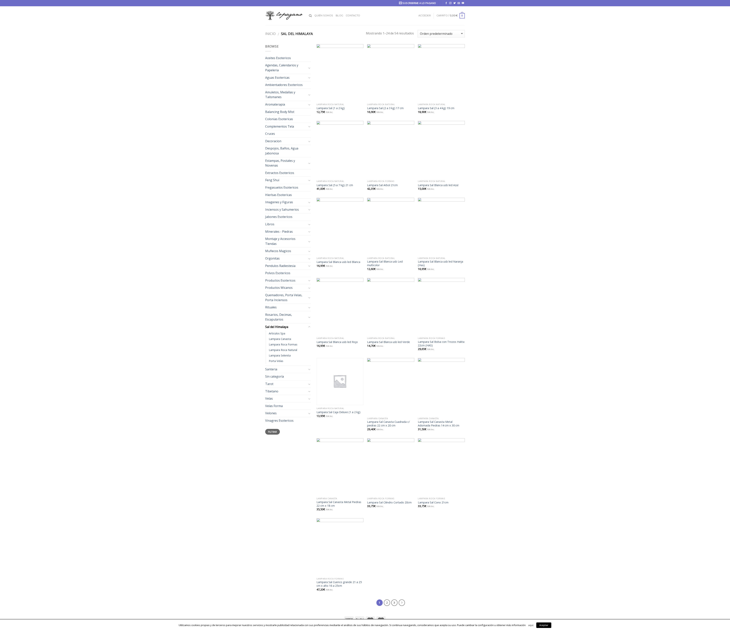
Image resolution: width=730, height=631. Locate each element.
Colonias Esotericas (279, 119)
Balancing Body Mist (279, 112)
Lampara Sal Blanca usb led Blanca (338, 262)
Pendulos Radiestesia (280, 266)
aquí (530, 625)
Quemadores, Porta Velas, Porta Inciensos (283, 297)
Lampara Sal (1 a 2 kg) (331, 108)
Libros (269, 224)
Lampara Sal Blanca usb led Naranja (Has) (440, 263)
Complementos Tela (279, 126)
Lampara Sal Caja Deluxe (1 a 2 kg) (338, 412)
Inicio (270, 33)
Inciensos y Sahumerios (282, 209)
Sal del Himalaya (276, 327)
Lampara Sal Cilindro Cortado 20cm (389, 502)
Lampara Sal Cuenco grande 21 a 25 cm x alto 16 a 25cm (339, 583)
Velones (271, 413)
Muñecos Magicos (278, 251)
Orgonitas (272, 258)
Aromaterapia (275, 104)
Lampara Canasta (280, 339)
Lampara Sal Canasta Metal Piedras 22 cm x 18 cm (339, 503)
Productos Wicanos (279, 288)
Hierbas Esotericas (278, 195)
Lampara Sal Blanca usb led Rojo (337, 342)
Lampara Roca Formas (283, 344)
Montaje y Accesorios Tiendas (280, 241)
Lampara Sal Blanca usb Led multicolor (385, 263)
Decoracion (273, 141)
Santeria (271, 369)
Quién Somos (323, 15)
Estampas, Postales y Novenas (280, 163)
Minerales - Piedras (279, 231)
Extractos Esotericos (279, 173)
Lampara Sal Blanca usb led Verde (388, 342)
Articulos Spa (277, 333)
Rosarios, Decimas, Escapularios (278, 317)
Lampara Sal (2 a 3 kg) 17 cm (385, 108)
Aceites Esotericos (278, 58)
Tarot (269, 384)
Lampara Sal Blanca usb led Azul (438, 185)
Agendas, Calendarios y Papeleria (281, 67)
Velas (269, 398)
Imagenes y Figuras (279, 202)
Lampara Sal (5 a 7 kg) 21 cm (335, 185)
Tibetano (271, 391)
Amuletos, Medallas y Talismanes (280, 94)
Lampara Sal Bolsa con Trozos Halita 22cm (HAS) (441, 343)
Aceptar (543, 625)
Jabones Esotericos (278, 217)
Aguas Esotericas (277, 77)
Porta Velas (276, 361)
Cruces (270, 134)
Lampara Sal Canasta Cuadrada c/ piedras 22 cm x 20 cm (388, 423)
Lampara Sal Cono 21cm (433, 502)
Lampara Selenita (280, 355)
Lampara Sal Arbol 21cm (382, 185)
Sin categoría (274, 376)
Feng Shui (272, 180)
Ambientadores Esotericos (284, 85)
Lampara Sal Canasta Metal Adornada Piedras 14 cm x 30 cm (438, 423)
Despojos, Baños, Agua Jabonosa (281, 150)
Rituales (271, 307)
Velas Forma (274, 406)
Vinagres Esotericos (279, 420)
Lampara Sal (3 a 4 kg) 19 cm (436, 108)
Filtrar (272, 431)
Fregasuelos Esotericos (281, 187)
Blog (339, 15)
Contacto (353, 15)
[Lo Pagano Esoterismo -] (284, 16)
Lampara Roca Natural (283, 350)
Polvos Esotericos (277, 273)
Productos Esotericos (280, 280)
